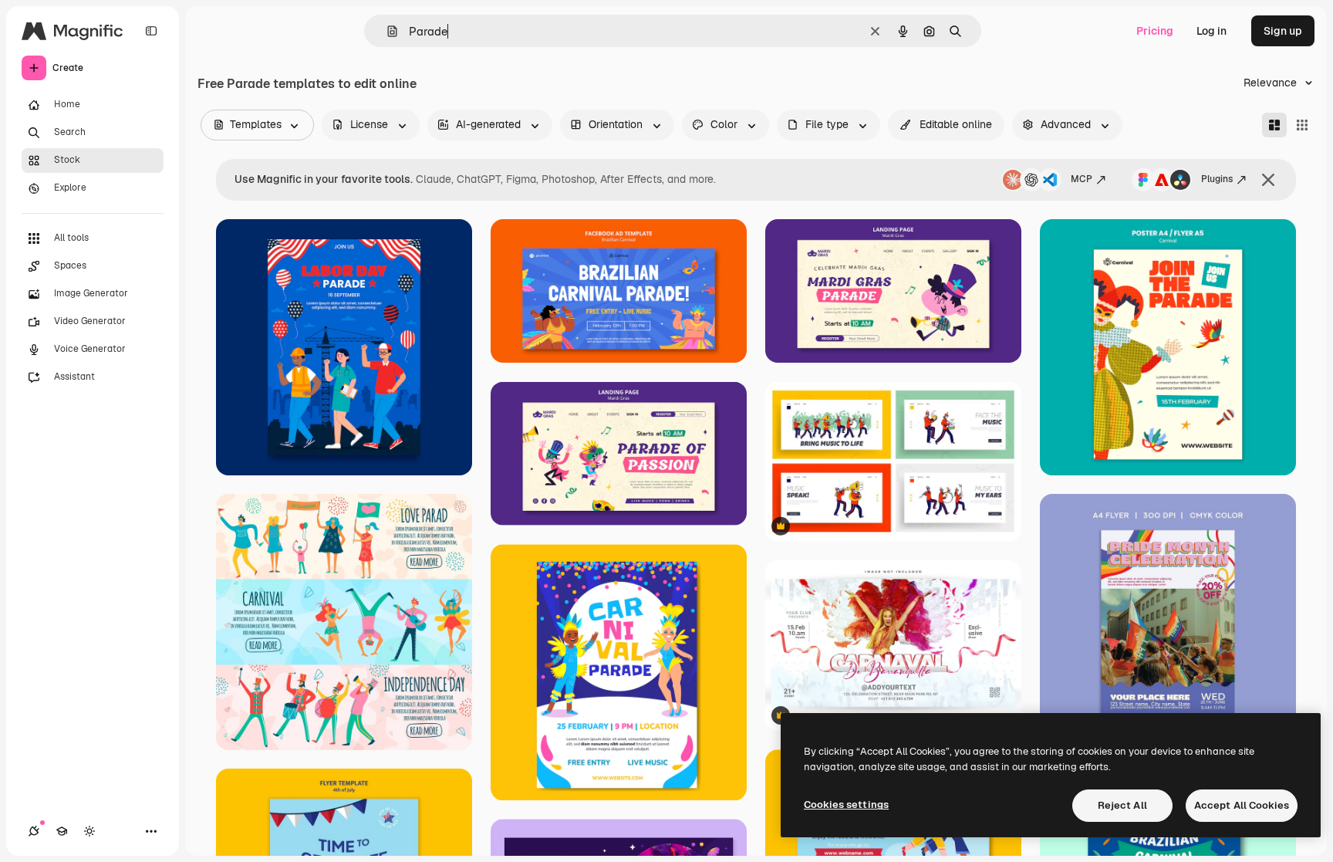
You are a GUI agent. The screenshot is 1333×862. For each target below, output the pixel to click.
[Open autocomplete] (386, 31)
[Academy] (61, 831)
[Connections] (34, 831)
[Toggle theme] (89, 831)
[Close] (1268, 180)
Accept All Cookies (1241, 805)
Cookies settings (846, 804)
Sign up (1283, 31)
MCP (1081, 179)
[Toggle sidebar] (151, 31)
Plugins (1217, 179)
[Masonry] (1274, 125)
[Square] (1302, 125)
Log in (1211, 31)
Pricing (1154, 31)
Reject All (1122, 805)
